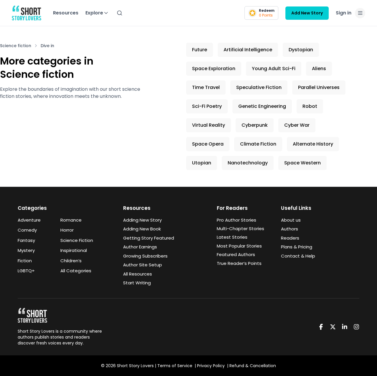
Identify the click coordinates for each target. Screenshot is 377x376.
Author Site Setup (142, 265)
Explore (94, 12)
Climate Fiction (258, 144)
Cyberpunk (255, 125)
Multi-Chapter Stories (240, 228)
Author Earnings (140, 247)
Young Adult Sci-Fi (273, 68)
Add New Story (307, 13)
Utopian (201, 162)
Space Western (302, 162)
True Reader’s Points (239, 263)
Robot (309, 106)
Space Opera (208, 144)
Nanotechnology (248, 162)
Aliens (319, 68)
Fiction (25, 261)
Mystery (26, 250)
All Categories (75, 271)
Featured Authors (236, 254)
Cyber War (297, 125)
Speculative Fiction (259, 87)
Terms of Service (174, 366)
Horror (67, 230)
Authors (289, 229)
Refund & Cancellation (252, 366)
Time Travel (206, 87)
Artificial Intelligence (248, 49)
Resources (65, 12)
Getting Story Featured (148, 238)
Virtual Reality (208, 125)
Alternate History (313, 144)
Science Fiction (76, 240)
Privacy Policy (211, 366)
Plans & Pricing (296, 247)
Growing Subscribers (145, 256)
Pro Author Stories (236, 220)
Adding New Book (142, 229)
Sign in (343, 12)
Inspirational (73, 250)
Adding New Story (142, 220)
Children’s (71, 261)
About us (291, 220)
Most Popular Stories (239, 246)
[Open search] (119, 13)
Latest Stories (232, 237)
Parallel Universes (319, 87)
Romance (71, 220)
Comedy (27, 230)
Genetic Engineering (262, 106)
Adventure (29, 220)
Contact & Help (298, 256)
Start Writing (137, 283)
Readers (290, 238)
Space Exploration (213, 68)
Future (199, 49)
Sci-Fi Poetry (207, 106)
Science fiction (15, 46)
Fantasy (26, 240)
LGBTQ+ (26, 271)
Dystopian (301, 49)
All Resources (137, 274)
